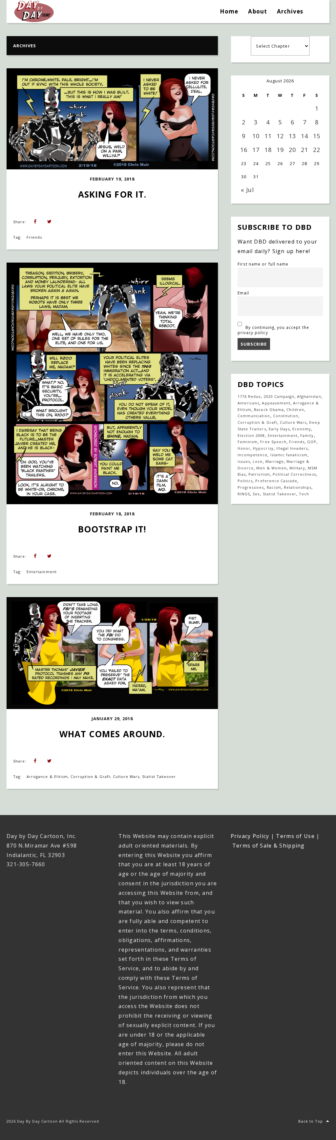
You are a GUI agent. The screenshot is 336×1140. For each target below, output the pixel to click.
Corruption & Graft (90, 776)
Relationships (298, 487)
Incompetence (252, 454)
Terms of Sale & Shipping (268, 845)
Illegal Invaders (292, 448)
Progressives (251, 487)
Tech (304, 493)
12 (280, 136)
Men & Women (271, 467)
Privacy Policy (250, 836)
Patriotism (259, 474)
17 (256, 150)
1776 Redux (249, 396)
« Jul (247, 190)
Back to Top (310, 1121)
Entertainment (42, 571)
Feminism (248, 441)
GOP (311, 441)
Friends (34, 237)
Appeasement (276, 402)
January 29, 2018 (112, 718)
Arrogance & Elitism (47, 776)
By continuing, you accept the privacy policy (273, 330)
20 (292, 150)
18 (268, 150)
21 (304, 150)
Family (307, 435)
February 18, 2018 (112, 514)
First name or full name (263, 264)
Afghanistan (309, 396)
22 (316, 150)
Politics (245, 480)
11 (268, 136)
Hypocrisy (263, 448)
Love (257, 461)
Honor (244, 448)
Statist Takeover (159, 776)
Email (243, 292)
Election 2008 (251, 435)
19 (280, 150)
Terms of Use (295, 836)
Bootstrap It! (112, 529)
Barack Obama (269, 409)
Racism (274, 487)
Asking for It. (112, 194)
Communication (254, 415)
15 (316, 136)
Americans (248, 402)
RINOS (244, 493)
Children (295, 409)
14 (304, 136)
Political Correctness (294, 474)
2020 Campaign (279, 396)
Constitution (285, 415)
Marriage (274, 461)
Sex (256, 493)
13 (292, 136)
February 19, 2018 (112, 179)
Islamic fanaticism (289, 454)
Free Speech (273, 441)
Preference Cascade (276, 480)
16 (243, 150)
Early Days (279, 428)
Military (297, 467)
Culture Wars (126, 776)
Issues (244, 461)
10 (256, 136)
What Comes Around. (112, 734)
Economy (301, 428)
